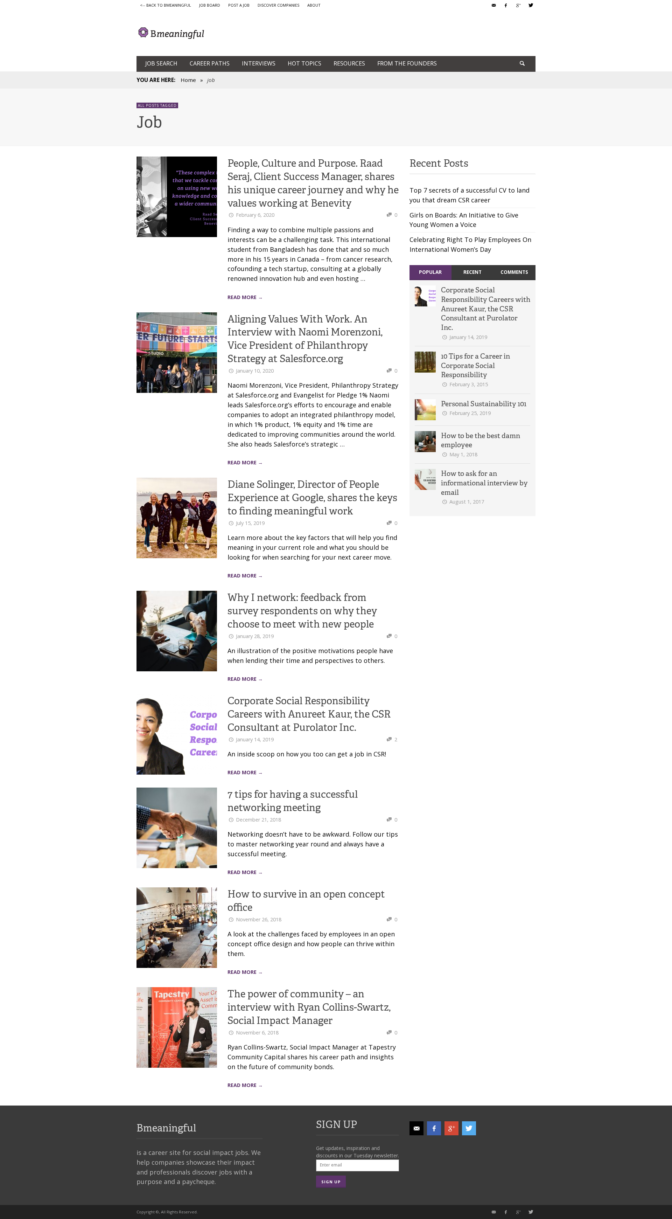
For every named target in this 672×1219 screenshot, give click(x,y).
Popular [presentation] (430, 272)
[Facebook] (505, 5)
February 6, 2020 (255, 215)
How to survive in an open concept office (306, 900)
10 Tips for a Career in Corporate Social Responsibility (475, 365)
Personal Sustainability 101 (483, 403)
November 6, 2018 (257, 1032)
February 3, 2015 (468, 384)
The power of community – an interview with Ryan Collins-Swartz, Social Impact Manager (309, 1007)
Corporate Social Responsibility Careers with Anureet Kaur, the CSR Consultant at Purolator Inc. (309, 714)
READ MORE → (245, 297)
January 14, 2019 (255, 739)
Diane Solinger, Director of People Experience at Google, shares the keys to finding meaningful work (312, 498)
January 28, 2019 (255, 636)
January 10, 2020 (255, 370)
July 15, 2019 (250, 523)
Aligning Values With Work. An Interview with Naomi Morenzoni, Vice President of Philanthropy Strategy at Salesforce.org (305, 339)
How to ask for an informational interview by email (484, 483)
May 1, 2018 (463, 454)
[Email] (493, 5)
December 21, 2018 (258, 819)
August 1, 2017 (466, 501)
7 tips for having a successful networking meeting (292, 801)
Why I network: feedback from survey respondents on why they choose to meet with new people (302, 611)
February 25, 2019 (470, 413)
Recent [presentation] (472, 272)
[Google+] (518, 5)
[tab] (430, 272)
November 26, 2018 (258, 919)
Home (188, 79)
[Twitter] (530, 5)
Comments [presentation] (514, 272)
